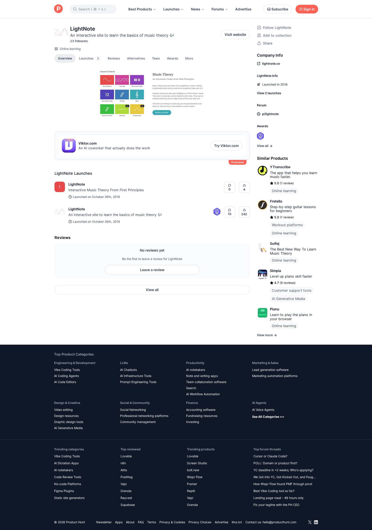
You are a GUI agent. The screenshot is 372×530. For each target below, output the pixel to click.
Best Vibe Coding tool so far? (273, 491)
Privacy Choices (199, 522)
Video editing (63, 409)
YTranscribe (280, 167)
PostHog (127, 477)
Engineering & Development (74, 363)
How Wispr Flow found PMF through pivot (282, 484)
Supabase (128, 505)
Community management (138, 422)
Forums (218, 9)
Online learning (70, 49)
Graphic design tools (68, 422)
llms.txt (237, 522)
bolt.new (193, 470)
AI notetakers (195, 370)
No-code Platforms (67, 484)
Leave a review (152, 270)
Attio (124, 470)
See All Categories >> (268, 416)
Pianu (274, 309)
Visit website (235, 34)
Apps (118, 522)
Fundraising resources (201, 416)
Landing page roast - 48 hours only (278, 498)
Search (191, 388)
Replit (191, 491)
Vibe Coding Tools (67, 370)
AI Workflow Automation (203, 394)
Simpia (275, 270)
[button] (189, 58)
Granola (126, 491)
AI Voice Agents (263, 409)
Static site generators (69, 498)
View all (152, 290)
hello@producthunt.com (279, 522)
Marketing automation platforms (275, 376)
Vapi (124, 484)
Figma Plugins (64, 491)
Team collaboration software (206, 382)
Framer (192, 484)
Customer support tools (291, 290)
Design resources (66, 416)
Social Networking (133, 409)
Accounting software (200, 409)
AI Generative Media (288, 298)
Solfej (274, 243)
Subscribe (279, 9)
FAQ (141, 522)
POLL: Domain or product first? (275, 463)
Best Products (140, 9)
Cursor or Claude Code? (270, 456)
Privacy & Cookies (172, 522)
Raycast (126, 498)
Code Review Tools (67, 477)
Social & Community (135, 403)
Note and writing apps (202, 376)
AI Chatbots (128, 370)
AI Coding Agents (66, 376)
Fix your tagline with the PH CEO (276, 505)
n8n (123, 463)
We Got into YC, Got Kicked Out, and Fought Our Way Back (284, 477)
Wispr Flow (194, 477)
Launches (171, 9)
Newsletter (104, 522)
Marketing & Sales (265, 363)
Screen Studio (197, 463)
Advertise (243, 9)
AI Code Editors (65, 382)
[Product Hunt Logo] (58, 9)
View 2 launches (269, 93)
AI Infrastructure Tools (135, 376)
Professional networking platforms (144, 416)
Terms (151, 522)
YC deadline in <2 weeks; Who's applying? (283, 470)
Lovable (126, 456)
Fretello (276, 201)
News (195, 9)
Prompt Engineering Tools (138, 382)
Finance (192, 403)
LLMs (124, 363)
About (130, 522)
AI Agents (259, 403)
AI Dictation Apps (66, 463)
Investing (192, 422)
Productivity (195, 363)
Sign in (309, 9)
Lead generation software (270, 370)
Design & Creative (67, 403)
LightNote (76, 184)
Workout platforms (287, 225)
